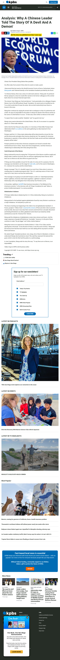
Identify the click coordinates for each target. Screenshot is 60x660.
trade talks (32, 164)
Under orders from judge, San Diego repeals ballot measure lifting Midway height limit (22, 593)
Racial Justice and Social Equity (36, 588)
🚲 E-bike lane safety (9, 257)
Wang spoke (8, 90)
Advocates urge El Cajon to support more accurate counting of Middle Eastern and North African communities (37, 595)
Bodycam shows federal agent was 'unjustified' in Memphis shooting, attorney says (25, 529)
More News (6, 576)
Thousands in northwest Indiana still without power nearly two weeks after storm (25, 524)
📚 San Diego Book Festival (11, 260)
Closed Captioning (43, 617)
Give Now (53, 2)
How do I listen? (42, 625)
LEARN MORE (16, 652)
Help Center (41, 630)
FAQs (40, 622)
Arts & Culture (5, 587)
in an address (19, 129)
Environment (19, 587)
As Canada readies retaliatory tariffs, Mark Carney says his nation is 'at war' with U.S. (26, 534)
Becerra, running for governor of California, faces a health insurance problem (24, 519)
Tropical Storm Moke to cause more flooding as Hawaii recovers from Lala (23, 539)
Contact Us (41, 620)
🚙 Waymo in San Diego (9, 263)
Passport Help (42, 628)
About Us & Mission (23, 615)
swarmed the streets (29, 208)
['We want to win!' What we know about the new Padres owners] (8, 581)
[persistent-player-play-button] (4, 7)
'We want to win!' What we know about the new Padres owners (8, 592)
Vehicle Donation (23, 656)
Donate (30, 569)
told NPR (20, 184)
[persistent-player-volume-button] (8, 7)
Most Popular (6, 481)
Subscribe (30, 314)
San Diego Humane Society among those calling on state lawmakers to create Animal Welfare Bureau (51, 594)
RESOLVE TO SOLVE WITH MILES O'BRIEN (13, 474)
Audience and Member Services (46, 615)
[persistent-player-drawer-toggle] (58, 7)
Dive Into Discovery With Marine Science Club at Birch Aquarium (20, 429)
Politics (46, 587)
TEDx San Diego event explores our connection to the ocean (18, 385)
